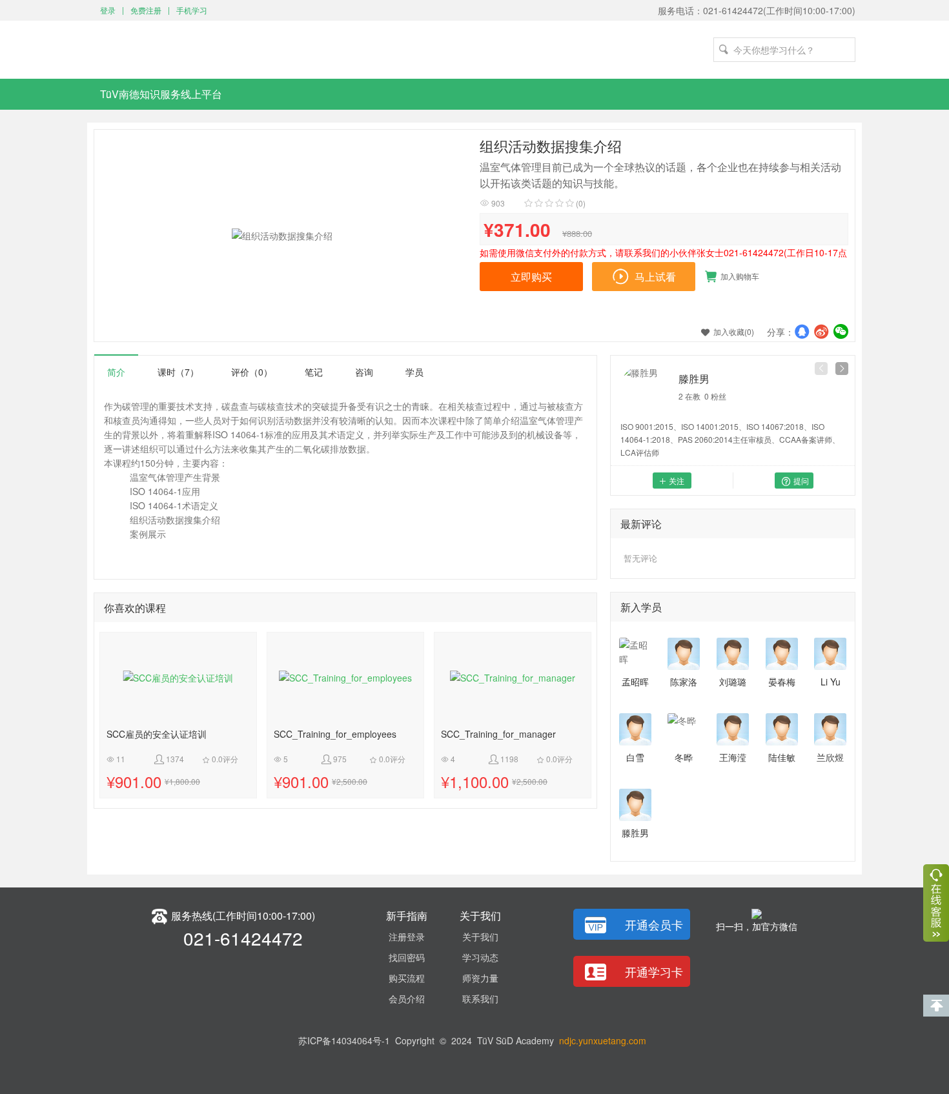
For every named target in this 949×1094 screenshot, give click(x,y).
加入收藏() (727, 331)
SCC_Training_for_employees (335, 734)
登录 (108, 10)
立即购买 (531, 276)
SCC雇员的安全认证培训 (157, 734)
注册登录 (407, 936)
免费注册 (145, 10)
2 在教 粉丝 (702, 395)
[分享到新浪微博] (821, 331)
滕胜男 (694, 379)
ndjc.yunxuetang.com (602, 1040)
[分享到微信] (840, 331)
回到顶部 (936, 1006)
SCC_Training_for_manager (498, 734)
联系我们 (480, 998)
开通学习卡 (654, 971)
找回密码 (407, 957)
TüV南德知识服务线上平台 (161, 93)
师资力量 (480, 977)
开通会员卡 (654, 924)
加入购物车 (731, 276)
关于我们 (480, 936)
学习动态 (480, 957)
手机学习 (191, 10)
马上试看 (643, 277)
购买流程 (407, 977)
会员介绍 (407, 998)
